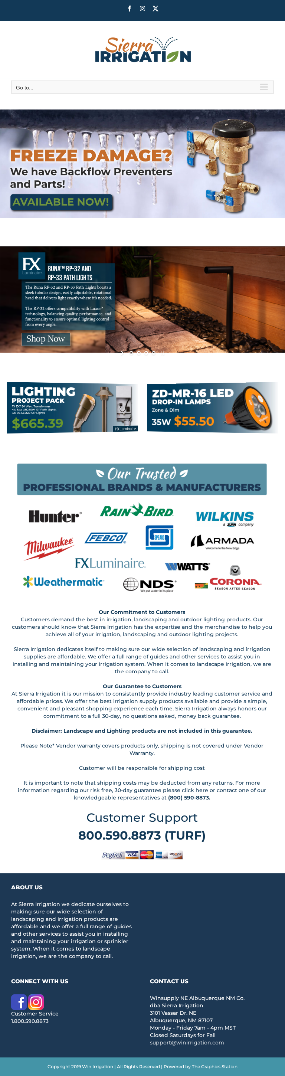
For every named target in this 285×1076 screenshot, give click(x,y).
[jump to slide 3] (146, 353)
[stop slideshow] (162, 353)
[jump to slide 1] (131, 353)
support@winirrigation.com (187, 1042)
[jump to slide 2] (138, 353)
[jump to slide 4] (153, 353)
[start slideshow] (123, 353)
